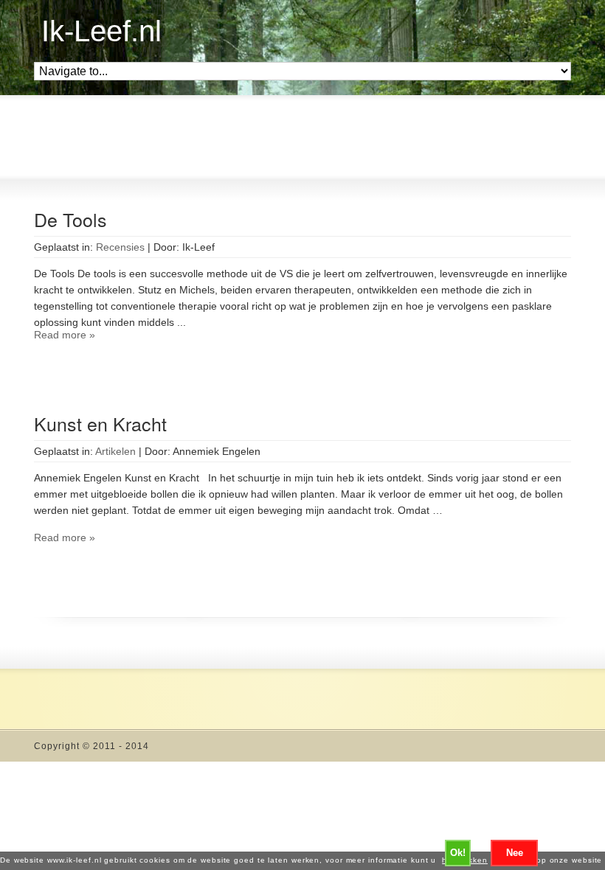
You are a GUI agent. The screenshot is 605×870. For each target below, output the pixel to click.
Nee (514, 852)
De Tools (70, 219)
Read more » (64, 335)
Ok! (458, 852)
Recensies (120, 247)
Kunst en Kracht (100, 423)
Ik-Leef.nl (101, 31)
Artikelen (115, 451)
